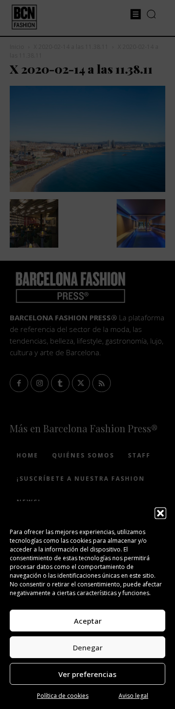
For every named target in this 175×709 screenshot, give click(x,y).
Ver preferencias (87, 674)
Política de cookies (62, 696)
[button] (160, 513)
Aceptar (88, 621)
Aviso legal (133, 696)
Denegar (88, 647)
